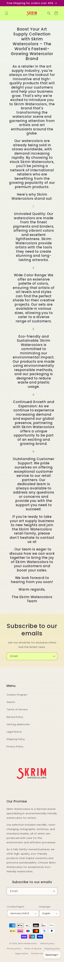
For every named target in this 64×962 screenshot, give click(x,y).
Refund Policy (15, 717)
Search (11, 702)
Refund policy (47, 943)
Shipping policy (52, 948)
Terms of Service (17, 709)
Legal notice (21, 953)
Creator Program (17, 694)
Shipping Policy (16, 739)
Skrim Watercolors (27, 943)
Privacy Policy (15, 746)
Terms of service (32, 948)
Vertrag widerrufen (18, 724)
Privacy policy (14, 948)
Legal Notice (14, 731)
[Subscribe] (53, 656)
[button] (6, 13)
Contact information (41, 953)
